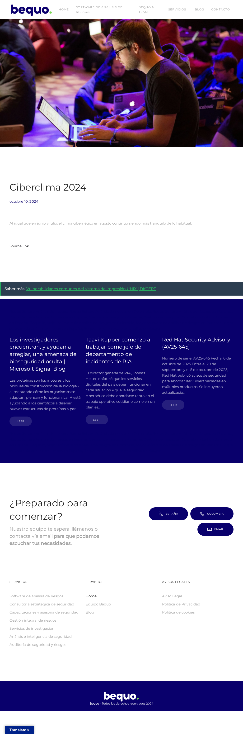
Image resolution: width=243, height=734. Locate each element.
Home (64, 9)
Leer (20, 421)
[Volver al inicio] (32, 9)
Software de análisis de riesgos (99, 9)
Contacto (220, 9)
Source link (19, 246)
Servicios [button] (177, 9)
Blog (199, 9)
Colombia (215, 513)
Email (219, 529)
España (172, 513)
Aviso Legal (172, 596)
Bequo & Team (146, 9)
